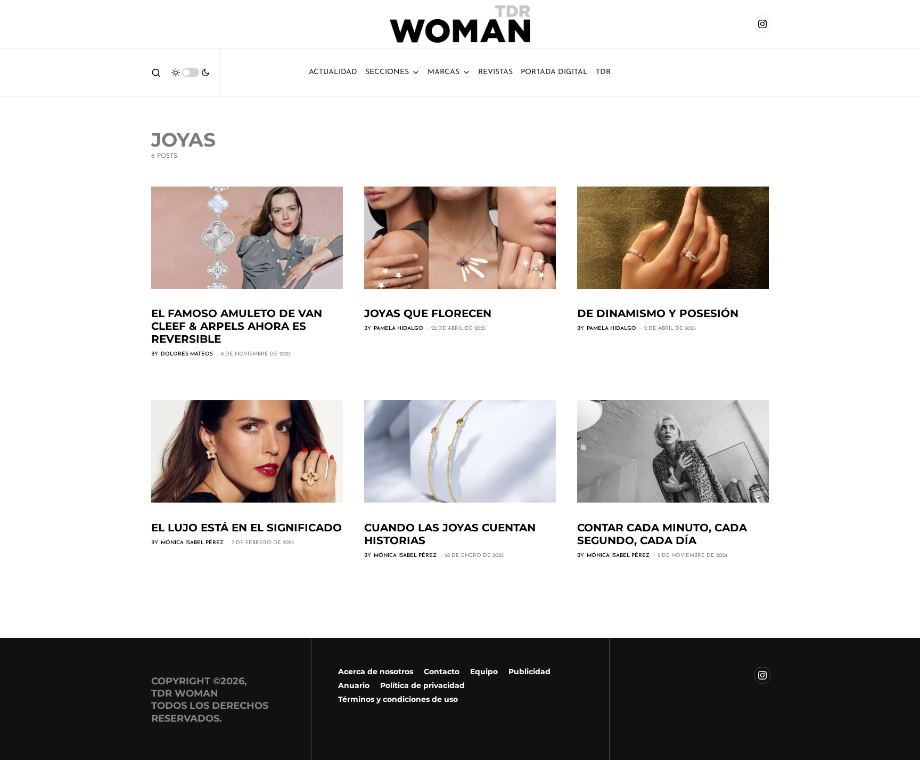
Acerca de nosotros (375, 671)
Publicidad (529, 671)
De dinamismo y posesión (657, 313)
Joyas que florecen (427, 313)
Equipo (484, 671)
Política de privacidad (422, 685)
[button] (156, 72)
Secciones (387, 72)
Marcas (443, 72)
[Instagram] (762, 24)
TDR (603, 72)
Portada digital (554, 72)
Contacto (441, 671)
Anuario (353, 685)
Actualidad (333, 72)
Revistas (495, 72)
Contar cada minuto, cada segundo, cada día (662, 534)
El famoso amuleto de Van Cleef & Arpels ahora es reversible (236, 326)
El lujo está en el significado (246, 527)
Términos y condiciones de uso (398, 699)
